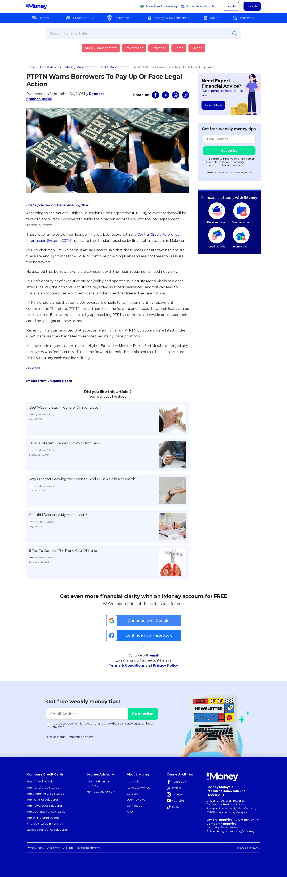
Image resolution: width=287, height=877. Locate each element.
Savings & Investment (170, 18)
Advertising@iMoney (88, 847)
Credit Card (81, 18)
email (154, 655)
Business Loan (241, 222)
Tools (213, 18)
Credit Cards (216, 246)
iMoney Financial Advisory (98, 783)
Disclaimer (53, 847)
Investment (134, 48)
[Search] (235, 34)
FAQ (130, 811)
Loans (44, 18)
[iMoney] (36, 6)
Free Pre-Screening (161, 6)
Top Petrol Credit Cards (43, 787)
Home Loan (241, 246)
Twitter (176, 788)
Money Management (101, 48)
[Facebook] (155, 95)
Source (33, 367)
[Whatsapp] (175, 95)
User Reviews (136, 799)
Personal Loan (216, 222)
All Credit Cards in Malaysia (45, 823)
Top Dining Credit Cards (43, 817)
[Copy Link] (185, 95)
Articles (245, 18)
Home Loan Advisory (101, 791)
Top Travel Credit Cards (42, 799)
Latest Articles (50, 67)
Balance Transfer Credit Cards (47, 829)
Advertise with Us (200, 6)
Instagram (178, 794)
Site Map (67, 847)
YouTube (178, 800)
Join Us (252, 6)
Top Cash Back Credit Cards (46, 811)
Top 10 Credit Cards (40, 781)
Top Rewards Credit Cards (44, 805)
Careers (132, 793)
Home (31, 67)
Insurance (122, 18)
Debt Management (115, 67)
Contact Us (134, 805)
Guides (197, 48)
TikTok (176, 807)
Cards (179, 48)
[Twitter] (165, 95)
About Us (133, 781)
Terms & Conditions (127, 665)
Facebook (179, 781)
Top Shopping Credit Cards (45, 793)
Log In (231, 6)
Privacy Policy (165, 665)
